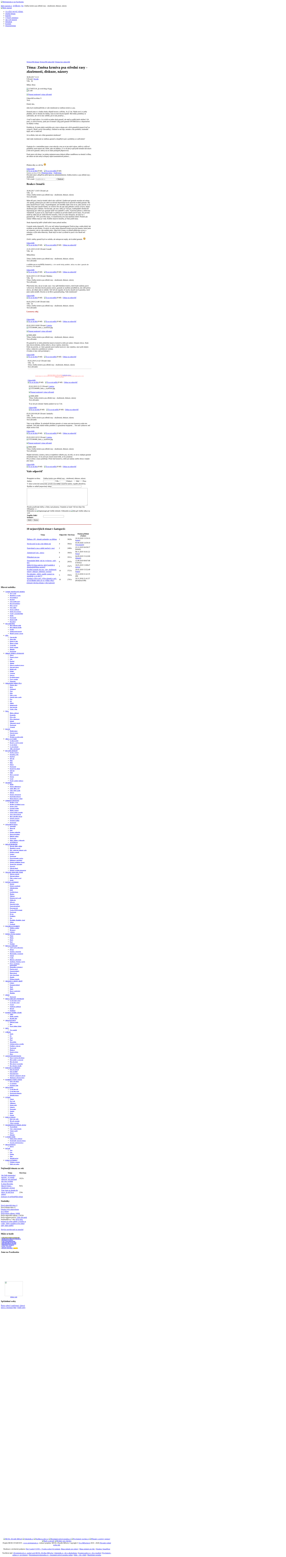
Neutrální (12, 735)
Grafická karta (14, 892)
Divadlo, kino (13, 1018)
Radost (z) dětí (14, 641)
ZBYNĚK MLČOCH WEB (9, 1242)
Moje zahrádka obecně (16, 816)
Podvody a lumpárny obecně (17, 1075)
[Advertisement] (57, 44)
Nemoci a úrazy (14, 657)
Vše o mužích (13, 1030)
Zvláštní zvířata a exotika (17, 1044)
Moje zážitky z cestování (16, 1059)
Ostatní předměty (14, 971)
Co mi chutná (13, 744)
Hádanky (12, 1135)
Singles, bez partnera (15, 611)
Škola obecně (13, 973)
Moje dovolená (14, 1061)
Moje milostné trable (15, 625)
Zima (11, 1156)
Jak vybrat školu (14, 975)
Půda (11, 760)
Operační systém (14, 904)
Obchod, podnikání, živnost (17, 862)
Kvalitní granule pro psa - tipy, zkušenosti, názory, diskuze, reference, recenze (42, 571)
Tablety (12, 922)
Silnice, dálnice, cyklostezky (17, 840)
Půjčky (12, 937)
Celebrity (12, 932)
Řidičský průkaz (14, 836)
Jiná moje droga (14, 667)
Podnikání (12, 1010)
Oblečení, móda (14, 1022)
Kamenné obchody (15, 985)
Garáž (11, 778)
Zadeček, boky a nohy (16, 697)
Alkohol (12, 663)
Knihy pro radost (14, 1164)
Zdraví (12, 655)
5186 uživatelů (22, 1217)
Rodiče (12, 615)
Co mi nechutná (14, 746)
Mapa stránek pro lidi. (87, 1549)
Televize (12, 792)
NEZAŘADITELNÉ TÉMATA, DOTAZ (15, 1125)
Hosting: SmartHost (103, 1549)
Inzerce (12, 1146)
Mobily (12, 784)
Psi (22, 6)
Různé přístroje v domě (16, 798)
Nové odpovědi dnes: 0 (9, 1205)
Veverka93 (79, 545)
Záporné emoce (14, 733)
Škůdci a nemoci (14, 810)
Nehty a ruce (13, 695)
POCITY (7, 729)
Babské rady (13, 669)
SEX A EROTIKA (10, 623)
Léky (11, 659)
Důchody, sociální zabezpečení (18, 870)
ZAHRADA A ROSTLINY (12, 800)
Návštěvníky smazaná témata (18, 1140)
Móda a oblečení (14, 713)
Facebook (12, 924)
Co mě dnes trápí (14, 1091)
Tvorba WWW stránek (16, 910)
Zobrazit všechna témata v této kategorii (41, 583)
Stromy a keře (14, 806)
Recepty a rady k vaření (16, 742)
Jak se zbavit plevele (15, 814)
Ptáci (11, 1038)
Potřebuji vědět (14, 1085)
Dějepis (12, 949)
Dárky (11, 1113)
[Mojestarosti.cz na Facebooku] (12, 2)
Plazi (11, 1040)
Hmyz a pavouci (14, 774)
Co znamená (13, 1083)
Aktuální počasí (14, 1158)
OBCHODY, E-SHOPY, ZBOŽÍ (13, 981)
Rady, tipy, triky (14, 1119)
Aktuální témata (14, 1095)
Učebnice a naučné (15, 1162)
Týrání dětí (13, 645)
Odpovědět (30, 169)
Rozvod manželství (15, 603)
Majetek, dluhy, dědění (16, 846)
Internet (12, 884)
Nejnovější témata (33, 62)
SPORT (7, 995)
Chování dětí (13, 637)
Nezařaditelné (13, 1126)
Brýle (11, 687)
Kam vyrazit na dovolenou (17, 1057)
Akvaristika (13, 1042)
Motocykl (12, 828)
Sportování (13, 996)
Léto (11, 1152)
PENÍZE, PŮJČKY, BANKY (13, 934)
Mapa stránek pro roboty (69, 1549)
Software (12, 902)
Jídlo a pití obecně (15, 748)
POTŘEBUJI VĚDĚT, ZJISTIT (13, 1079)
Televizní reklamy (14, 876)
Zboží (11, 987)
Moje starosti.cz (6, 6)
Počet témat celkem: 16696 (10, 1213)
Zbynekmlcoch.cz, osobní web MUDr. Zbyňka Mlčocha (33, 1553)
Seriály (12, 880)
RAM (11, 890)
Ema (77, 554)
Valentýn (12, 1107)
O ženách (12, 727)
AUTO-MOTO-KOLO (11, 824)
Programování (14, 908)
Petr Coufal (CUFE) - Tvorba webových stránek (43, 1549)
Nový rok (12, 1101)
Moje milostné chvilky (16, 627)
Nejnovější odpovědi (47, 62)
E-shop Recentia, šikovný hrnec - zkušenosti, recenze (8, 1186)
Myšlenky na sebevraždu (16, 737)
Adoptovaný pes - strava (35, 553)
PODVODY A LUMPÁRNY (12, 1067)
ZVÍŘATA (16, 6)
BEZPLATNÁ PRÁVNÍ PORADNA (11, 1239)
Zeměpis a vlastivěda (15, 951)
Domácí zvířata (14, 1052)
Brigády (12, 1008)
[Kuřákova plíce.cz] (41, 1539)
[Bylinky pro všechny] (63, 1541)
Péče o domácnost (14, 719)
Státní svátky (13, 1105)
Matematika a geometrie (16, 953)
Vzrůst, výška (13, 709)
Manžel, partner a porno (16, 633)
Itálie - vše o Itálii (80, 1555)
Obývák (12, 758)
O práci (12, 1004)
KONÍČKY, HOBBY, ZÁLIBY (13, 1012)
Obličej (12, 703)
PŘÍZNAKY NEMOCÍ (8, 1245)
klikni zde (13, 1297)
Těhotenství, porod (15, 723)
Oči (11, 701)
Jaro (11, 1150)
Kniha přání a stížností (16, 1138)
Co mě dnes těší (14, 1089)
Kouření (12, 661)
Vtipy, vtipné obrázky (16, 1128)
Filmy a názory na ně (15, 878)
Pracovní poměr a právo (16, 858)
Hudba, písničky (14, 1016)
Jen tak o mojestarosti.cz (16, 1142)
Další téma (57, 173)
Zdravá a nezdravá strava (17, 665)
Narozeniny (13, 1109)
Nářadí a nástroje (14, 818)
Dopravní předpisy (15, 834)
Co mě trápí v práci (15, 1000)
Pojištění (12, 943)
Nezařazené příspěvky (16, 1093)
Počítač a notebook (15, 886)
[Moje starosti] (6, 8)
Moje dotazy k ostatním (16, 1063)
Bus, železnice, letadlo (15, 1065)
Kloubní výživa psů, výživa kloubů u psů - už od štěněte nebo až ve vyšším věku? (42, 579)
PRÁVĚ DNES (9, 1087)
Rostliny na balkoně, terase (17, 804)
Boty (11, 1024)
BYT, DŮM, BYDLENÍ (11, 750)
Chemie (12, 955)
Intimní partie (13, 705)
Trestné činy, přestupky (16, 864)
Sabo (77, 572)
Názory (12, 1133)
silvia (78, 567)
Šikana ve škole (14, 643)
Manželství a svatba (15, 595)
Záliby (11, 1014)
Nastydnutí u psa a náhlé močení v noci (41, 548)
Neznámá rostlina (14, 820)
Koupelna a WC (14, 754)
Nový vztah (13, 593)
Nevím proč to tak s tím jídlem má (39, 544)
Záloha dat (13, 900)
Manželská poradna (94, 1555)
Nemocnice (13, 681)
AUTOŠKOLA (14, 842)
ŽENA (7, 711)
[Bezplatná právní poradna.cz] (60, 1539)
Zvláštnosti (13, 689)
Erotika (12, 629)
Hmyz (11, 1054)
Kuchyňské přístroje (15, 796)
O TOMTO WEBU (10, 1137)
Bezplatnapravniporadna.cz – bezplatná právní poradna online (51, 1555)
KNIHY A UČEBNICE (11, 1160)
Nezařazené (13, 617)
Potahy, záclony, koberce (16, 780)
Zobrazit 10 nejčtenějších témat (12, 1197)
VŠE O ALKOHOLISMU (8, 1241)
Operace (12, 675)
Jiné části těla (13, 707)
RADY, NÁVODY (7, 1246)
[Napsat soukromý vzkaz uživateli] (39, 94)
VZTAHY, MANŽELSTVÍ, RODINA (15, 591)
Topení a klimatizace (15, 786)
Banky (11, 939)
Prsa (11, 699)
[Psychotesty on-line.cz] (80, 1539)
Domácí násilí (13, 619)
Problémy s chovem (15, 1046)
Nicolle (36, 79)
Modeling (12, 993)
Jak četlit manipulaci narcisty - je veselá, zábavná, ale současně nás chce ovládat (9, 1178)
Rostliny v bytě (14, 802)
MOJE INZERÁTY (10, 1144)
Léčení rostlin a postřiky (16, 812)
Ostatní (12, 1115)
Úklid (11, 772)
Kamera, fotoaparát (15, 794)
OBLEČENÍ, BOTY (10, 1020)
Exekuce (12, 854)
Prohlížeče (12, 916)
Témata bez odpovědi (62, 62)
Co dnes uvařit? (14, 740)
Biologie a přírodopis (15, 959)
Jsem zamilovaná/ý (15, 601)
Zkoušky (12, 977)
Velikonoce (13, 1103)
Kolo (11, 830)
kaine (78, 540)
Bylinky (12, 671)
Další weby (21, 1308)
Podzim (12, 1154)
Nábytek (12, 770)
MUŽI (7, 1028)
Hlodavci (12, 1050)
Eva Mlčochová (84, 1543)
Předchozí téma (46, 173)
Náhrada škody (14, 868)
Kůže (11, 693)
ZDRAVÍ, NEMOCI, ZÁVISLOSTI (14, 653)
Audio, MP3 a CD (14, 788)
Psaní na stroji (14, 969)
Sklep (11, 762)
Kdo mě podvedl (14, 1069)
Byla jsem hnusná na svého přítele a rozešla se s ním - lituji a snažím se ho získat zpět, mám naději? (13, 1222)
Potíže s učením (14, 647)
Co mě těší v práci (15, 1002)
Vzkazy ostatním (14, 1123)
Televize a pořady (14, 874)
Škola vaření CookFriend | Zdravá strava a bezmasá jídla (13, 1307)
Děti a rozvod (13, 605)
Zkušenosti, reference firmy (17, 1077)
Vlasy (11, 691)
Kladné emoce (13, 731)
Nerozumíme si (14, 597)
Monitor (12, 894)
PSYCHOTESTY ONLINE (9, 1244)
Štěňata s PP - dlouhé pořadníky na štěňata (42, 539)
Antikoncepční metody (16, 631)
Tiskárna (12, 896)
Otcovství (12, 866)
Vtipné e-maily (14, 1131)
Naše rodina (13, 607)
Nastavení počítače (15, 906)
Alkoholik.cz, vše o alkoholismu (65, 1553)
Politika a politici (14, 928)
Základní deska (14, 888)
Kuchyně (12, 756)
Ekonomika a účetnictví (16, 967)
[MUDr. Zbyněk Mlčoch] (12, 1539)
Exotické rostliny (14, 808)
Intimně (12, 721)
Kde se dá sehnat (14, 1081)
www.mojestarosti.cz (30, 1543)
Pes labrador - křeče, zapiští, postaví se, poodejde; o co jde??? (41, 575)
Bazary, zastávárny (15, 991)
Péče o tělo (13, 717)
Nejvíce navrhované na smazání (12, 1229)
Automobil (13, 826)
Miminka (12, 649)
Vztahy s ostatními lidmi (16, 613)
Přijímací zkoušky (15, 979)
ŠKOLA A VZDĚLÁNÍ (11, 946)
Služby (11, 989)
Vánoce (12, 1099)
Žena (84, 481)
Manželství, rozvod (15, 848)
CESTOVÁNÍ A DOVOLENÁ (13, 1056)
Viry (11, 918)
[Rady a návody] (48, 1541)
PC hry (12, 914)
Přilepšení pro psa (33, 557)
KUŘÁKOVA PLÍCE (7, 1240)
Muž (77, 481)
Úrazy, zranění (14, 679)
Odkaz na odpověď (69, 245)
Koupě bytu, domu (15, 768)
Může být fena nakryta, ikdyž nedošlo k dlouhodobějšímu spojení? (41, 566)
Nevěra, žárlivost (14, 609)
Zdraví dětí (13, 639)
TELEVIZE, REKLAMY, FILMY (14, 872)
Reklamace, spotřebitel (16, 860)
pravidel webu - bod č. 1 (66, 375)
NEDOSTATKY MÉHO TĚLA (13, 683)
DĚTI (6, 635)
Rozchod (12, 599)
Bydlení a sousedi (14, 852)
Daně (11, 941)
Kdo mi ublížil (13, 1071)
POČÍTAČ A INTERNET (12, 882)
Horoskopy (13, 621)
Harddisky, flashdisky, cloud (17, 920)
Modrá (78, 558)
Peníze (11, 935)
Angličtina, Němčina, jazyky (17, 961)
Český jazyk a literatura (16, 947)
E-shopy (12, 983)
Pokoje (12, 764)
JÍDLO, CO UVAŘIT (11, 739)
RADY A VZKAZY (10, 1117)
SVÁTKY (8, 1097)
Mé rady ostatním (14, 1121)
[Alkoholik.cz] (28, 1539)
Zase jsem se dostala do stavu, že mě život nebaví (9, 1192)
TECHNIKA (8, 782)
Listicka (49, 325)
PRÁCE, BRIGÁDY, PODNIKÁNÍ (14, 998)
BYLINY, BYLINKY (7, 1248)
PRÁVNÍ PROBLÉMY (11, 844)
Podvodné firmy (14, 1073)
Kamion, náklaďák (15, 832)
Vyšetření (12, 673)
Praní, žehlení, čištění (15, 1026)
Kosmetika (13, 715)
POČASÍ (7, 1148)
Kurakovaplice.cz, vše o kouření (89, 1553)
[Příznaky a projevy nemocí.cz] (99, 1539)
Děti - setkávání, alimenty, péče (18, 850)
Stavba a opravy (14, 752)
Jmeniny (12, 1111)
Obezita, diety (13, 685)
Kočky (11, 1034)
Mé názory (13, 930)
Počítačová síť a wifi (15, 898)
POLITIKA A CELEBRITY (12, 926)
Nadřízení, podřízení (15, 1006)
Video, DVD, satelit (15, 790)
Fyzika (12, 957)
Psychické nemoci (14, 677)
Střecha (12, 776)
